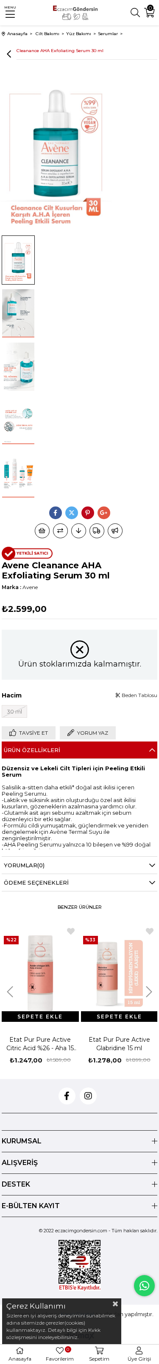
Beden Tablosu (138, 695)
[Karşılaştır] (60, 530)
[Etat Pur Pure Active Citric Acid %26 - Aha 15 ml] (40, 973)
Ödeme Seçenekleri (36, 882)
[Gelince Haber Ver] (115, 530)
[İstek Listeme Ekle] (42, 530)
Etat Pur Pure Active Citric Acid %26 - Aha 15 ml (40, 1044)
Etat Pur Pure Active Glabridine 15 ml (119, 1044)
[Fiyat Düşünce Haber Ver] (78, 530)
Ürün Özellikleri (32, 750)
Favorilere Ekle (71, 931)
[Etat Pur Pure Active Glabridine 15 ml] (119, 973)
